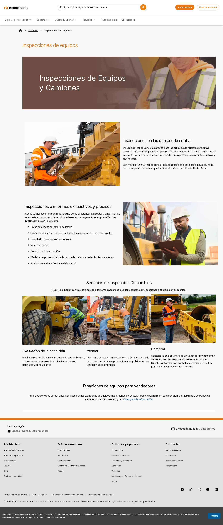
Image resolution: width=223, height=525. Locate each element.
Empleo (7, 466)
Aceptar (214, 516)
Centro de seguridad (13, 476)
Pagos (60, 471)
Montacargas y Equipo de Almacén (127, 476)
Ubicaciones (128, 19)
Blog (6, 471)
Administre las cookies (187, 514)
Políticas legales (39, 495)
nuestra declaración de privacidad (24, 517)
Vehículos (116, 471)
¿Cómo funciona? (64, 19)
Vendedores (63, 455)
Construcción (117, 450)
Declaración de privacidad (15, 495)
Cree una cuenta (208, 7)
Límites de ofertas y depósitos (71, 466)
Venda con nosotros (174, 460)
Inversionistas (10, 460)
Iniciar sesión (185, 7)
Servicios (87, 19)
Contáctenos (207, 428)
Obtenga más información (138, 399)
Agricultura (116, 466)
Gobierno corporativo (13, 455)
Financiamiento (109, 19)
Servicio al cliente (173, 450)
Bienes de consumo (120, 455)
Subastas (42, 19)
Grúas (114, 481)
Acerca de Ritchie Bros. (14, 450)
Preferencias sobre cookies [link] (100, 495)
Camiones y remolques (122, 460)
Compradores (64, 450)
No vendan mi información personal (67, 495)
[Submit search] (143, 7)
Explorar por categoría (16, 19)
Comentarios (171, 466)
